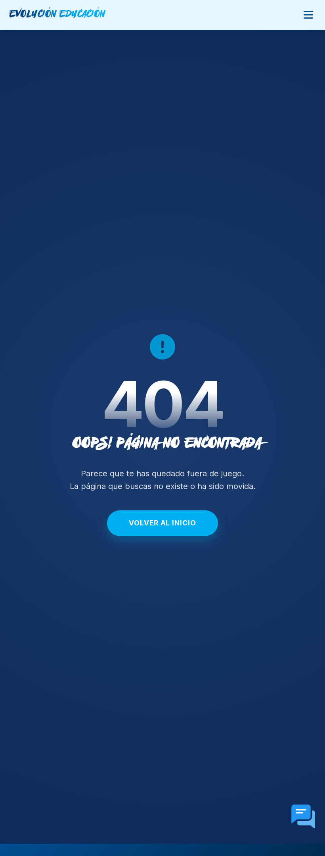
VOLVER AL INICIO (162, 523)
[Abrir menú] (308, 14)
